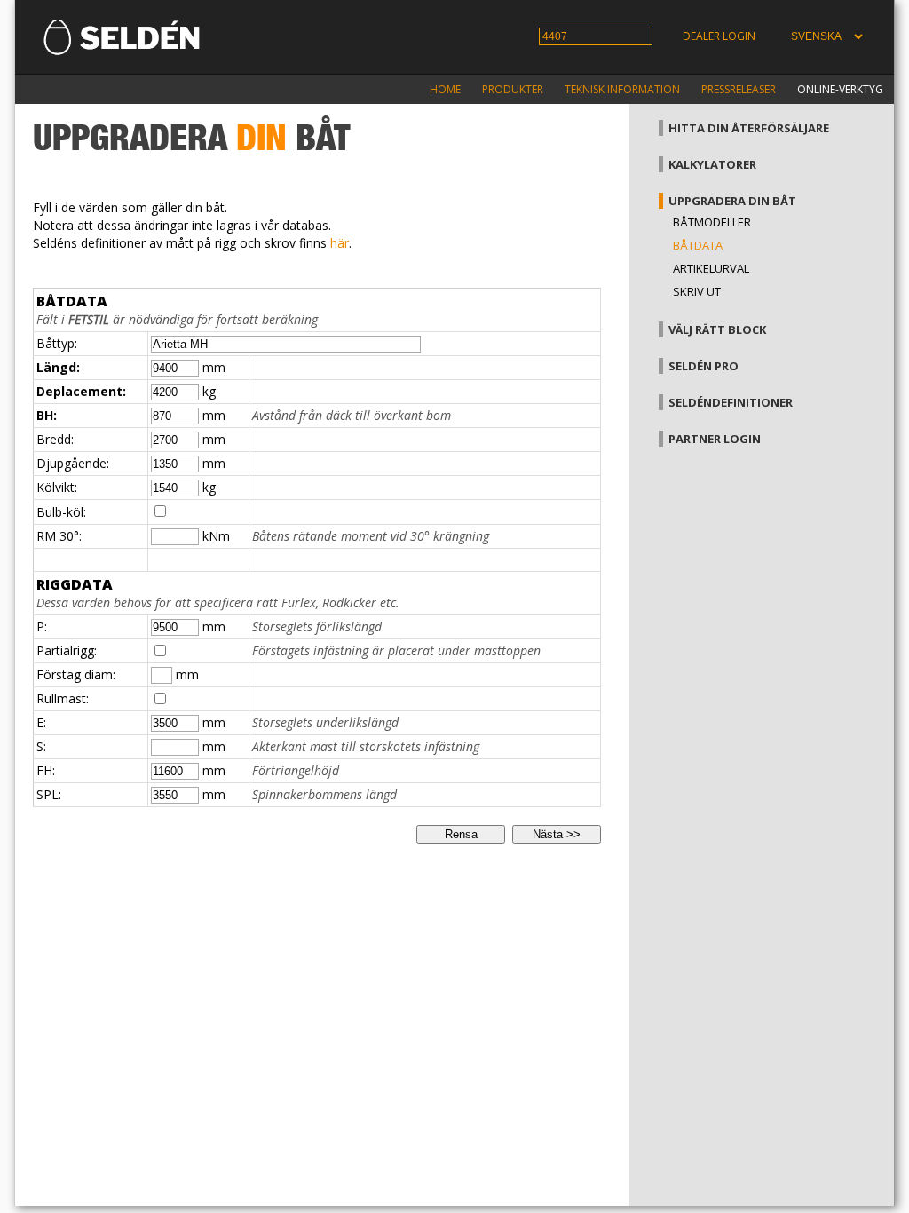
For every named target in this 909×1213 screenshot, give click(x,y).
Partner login (714, 439)
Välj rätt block (717, 329)
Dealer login (719, 36)
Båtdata (698, 245)
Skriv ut (697, 291)
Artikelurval (711, 268)
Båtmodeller (712, 222)
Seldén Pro (703, 366)
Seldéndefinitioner (730, 402)
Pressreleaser (738, 89)
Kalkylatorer (712, 164)
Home (445, 89)
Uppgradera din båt (732, 201)
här (339, 242)
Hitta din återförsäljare (748, 128)
